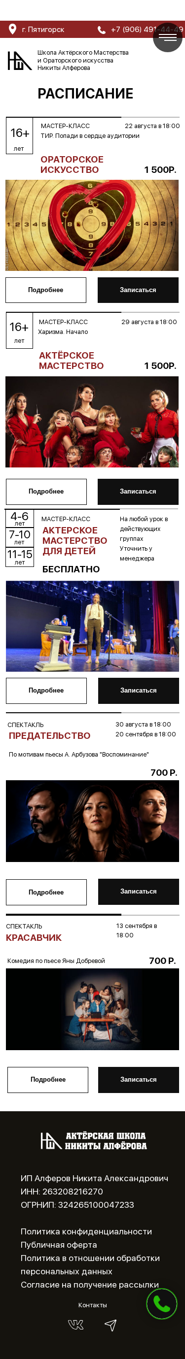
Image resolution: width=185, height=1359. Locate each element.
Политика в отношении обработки (90, 1258)
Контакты (92, 1305)
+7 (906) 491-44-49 (149, 11)
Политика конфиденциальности (86, 1231)
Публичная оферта (59, 1244)
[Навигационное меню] (168, 37)
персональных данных (66, 1271)
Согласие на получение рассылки (90, 1284)
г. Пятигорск (37, 11)
